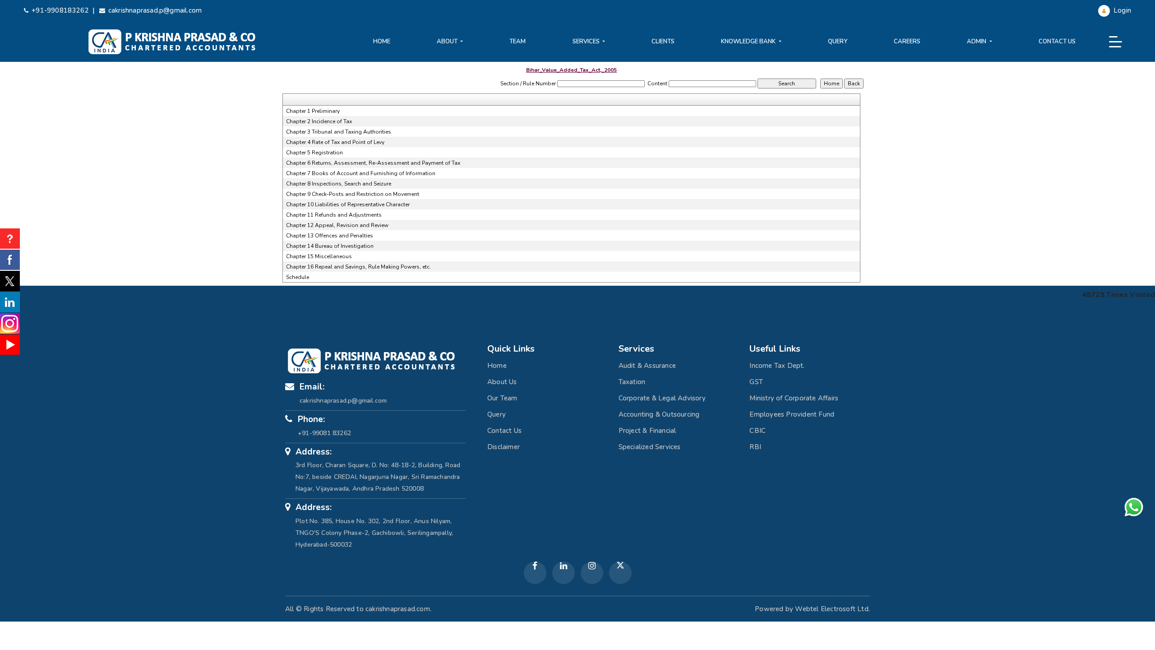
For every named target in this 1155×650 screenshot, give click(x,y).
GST (756, 381)
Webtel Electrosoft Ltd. (832, 608)
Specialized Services (650, 446)
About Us (502, 381)
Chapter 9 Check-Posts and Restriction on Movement (352, 194)
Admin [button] (977, 41)
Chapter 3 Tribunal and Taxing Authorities (338, 131)
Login (1121, 10)
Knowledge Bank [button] (749, 41)
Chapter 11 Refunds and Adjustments (334, 214)
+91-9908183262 (60, 10)
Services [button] (587, 41)
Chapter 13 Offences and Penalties (329, 235)
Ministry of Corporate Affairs (793, 398)
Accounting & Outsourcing (659, 414)
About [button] (448, 41)
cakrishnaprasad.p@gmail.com (155, 10)
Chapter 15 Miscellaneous (319, 256)
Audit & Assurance (647, 365)
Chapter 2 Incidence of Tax (319, 121)
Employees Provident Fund (791, 414)
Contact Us (1057, 41)
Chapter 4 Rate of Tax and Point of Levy (335, 142)
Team (517, 41)
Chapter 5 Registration (314, 152)
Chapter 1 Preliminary (313, 111)
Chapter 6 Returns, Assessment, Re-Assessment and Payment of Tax (373, 163)
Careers (907, 41)
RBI (755, 446)
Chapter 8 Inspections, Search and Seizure (338, 183)
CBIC (757, 430)
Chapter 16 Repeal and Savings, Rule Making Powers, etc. (358, 266)
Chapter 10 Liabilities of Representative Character (348, 204)
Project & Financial (647, 430)
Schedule (297, 277)
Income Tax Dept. (776, 365)
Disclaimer (503, 446)
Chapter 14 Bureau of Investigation (330, 246)
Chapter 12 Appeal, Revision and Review (337, 225)
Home (381, 41)
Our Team (502, 398)
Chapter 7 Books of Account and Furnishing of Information (360, 173)
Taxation (632, 381)
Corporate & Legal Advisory (662, 398)
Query (837, 41)
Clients (663, 41)
